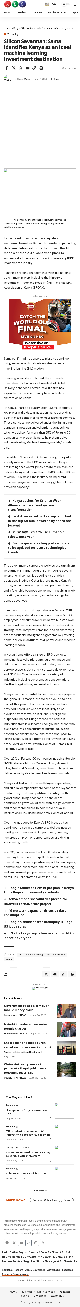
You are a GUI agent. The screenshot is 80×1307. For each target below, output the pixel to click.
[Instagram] (36, 1243)
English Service (28, 1252)
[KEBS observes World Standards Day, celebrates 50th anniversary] (64, 1153)
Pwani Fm (59, 1252)
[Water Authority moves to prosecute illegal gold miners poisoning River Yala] (66, 1069)
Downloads (39, 1269)
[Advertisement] (40, 126)
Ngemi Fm (56, 1261)
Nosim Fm (71, 1261)
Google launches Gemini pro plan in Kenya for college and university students (39, 890)
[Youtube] (21, 1243)
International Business (27, 1052)
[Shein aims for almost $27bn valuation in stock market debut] (66, 1048)
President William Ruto (45, 1200)
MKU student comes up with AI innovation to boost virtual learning (28, 1132)
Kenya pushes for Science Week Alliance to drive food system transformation (35, 505)
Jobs (28, 1269)
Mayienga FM (16, 1256)
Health (23, 1033)
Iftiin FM (42, 1261)
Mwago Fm (64, 1256)
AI (20, 954)
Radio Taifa (9, 1252)
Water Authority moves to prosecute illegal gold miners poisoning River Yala (25, 1068)
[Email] (27, 68)
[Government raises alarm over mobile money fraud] (66, 1011)
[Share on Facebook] (6, 68)
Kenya (67, 1200)
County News (11, 1015)
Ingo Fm (29, 1261)
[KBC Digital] (15, 4)
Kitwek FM (49, 1256)
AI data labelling (34, 954)
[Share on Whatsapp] (20, 68)
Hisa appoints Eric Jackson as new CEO (26, 1111)
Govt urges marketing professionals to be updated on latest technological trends (38, 547)
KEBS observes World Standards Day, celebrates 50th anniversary (28, 1154)
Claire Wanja (23, 79)
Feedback (67, 1269)
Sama (37, 243)
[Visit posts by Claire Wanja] (8, 79)
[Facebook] (7, 1243)
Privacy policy (21, 1274)
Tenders (18, 1269)
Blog (16, 28)
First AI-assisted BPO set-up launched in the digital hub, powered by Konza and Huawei (40, 520)
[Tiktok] (28, 1243)
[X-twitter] (14, 1243)
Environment (11, 1033)
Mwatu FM (33, 1256)
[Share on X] (13, 68)
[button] (47, 4)
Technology (13, 34)
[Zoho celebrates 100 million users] (64, 1174)
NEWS (23, 1015)
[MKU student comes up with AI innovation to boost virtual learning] (64, 1132)
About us (7, 1269)
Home (7, 28)
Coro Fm (45, 1252)
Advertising (53, 1269)
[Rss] (43, 1243)
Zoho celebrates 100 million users (26, 1173)
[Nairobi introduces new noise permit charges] (66, 1029)
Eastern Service (12, 1261)
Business (9, 1052)
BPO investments (56, 954)
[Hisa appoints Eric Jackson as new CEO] (64, 1111)
